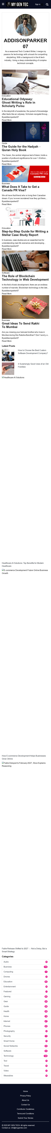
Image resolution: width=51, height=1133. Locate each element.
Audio (25, 962)
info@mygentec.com (19, 1128)
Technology (25, 1056)
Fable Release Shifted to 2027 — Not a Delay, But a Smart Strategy (24, 950)
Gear (25, 1001)
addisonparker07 (11, 117)
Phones (25, 1026)
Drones (25, 977)
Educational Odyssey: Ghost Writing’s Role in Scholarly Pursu (18, 102)
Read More (7, 120)
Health (25, 1011)
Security (25, 1036)
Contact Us (25, 1105)
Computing (25, 972)
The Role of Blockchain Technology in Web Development (25, 277)
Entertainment (25, 987)
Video (25, 1071)
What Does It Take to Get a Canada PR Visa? (20, 188)
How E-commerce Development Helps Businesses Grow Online (24, 757)
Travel (25, 1066)
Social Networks (25, 1046)
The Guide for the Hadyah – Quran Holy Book (21, 148)
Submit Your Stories (25, 1118)
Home (25, 1016)
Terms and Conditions (25, 1114)
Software (6, 273)
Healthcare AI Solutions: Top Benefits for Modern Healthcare (23, 564)
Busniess (6, 183)
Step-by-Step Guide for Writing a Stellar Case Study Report (25, 233)
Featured (25, 991)
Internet (25, 1021)
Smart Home (25, 1041)
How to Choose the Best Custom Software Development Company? (33, 351)
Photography (25, 1031)
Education (6, 96)
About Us (25, 1100)
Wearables (25, 1076)
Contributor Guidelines (25, 1109)
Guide (4, 143)
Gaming (25, 996)
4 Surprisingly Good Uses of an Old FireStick (33, 365)
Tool (25, 1061)
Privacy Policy (25, 1096)
